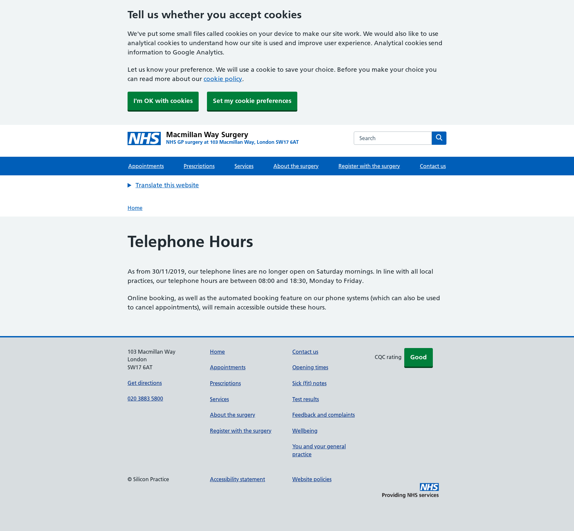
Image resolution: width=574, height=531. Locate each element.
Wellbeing (305, 430)
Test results (305, 399)
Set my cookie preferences (252, 101)
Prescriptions (199, 166)
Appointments (146, 166)
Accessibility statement (237, 479)
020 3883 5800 (145, 398)
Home (135, 208)
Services (244, 166)
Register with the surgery (369, 166)
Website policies (312, 479)
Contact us (433, 166)
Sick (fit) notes (309, 383)
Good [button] (418, 357)
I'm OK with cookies (163, 101)
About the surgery (296, 166)
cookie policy (223, 79)
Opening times (310, 367)
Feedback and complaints (323, 414)
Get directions (145, 383)
